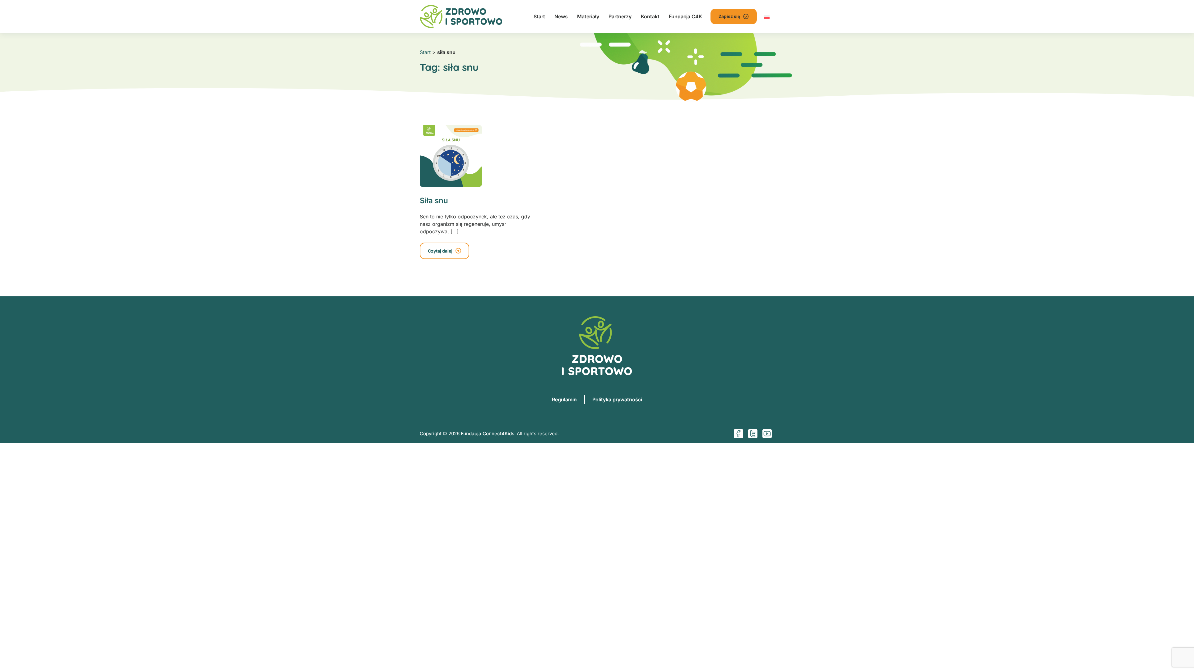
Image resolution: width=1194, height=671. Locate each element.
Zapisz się (729, 16)
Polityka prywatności (617, 399)
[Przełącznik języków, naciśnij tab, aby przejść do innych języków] (766, 16)
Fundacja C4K (685, 16)
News (561, 16)
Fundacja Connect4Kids (487, 433)
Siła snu (434, 200)
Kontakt (650, 16)
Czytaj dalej (440, 250)
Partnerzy (620, 16)
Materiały (588, 16)
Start (539, 16)
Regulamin (564, 399)
